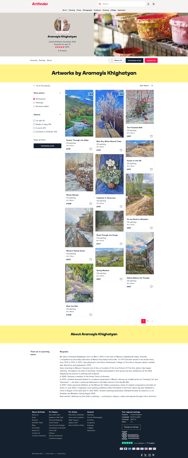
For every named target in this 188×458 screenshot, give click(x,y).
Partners (35, 420)
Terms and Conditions (76, 417)
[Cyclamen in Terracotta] (109, 181)
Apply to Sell (73, 423)
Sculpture (97, 10)
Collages (90, 428)
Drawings (90, 425)
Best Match (144, 86)
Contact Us (36, 433)
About (49, 60)
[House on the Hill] (140, 155)
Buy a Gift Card (54, 415)
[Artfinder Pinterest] (153, 455)
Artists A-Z (35, 430)
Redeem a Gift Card (56, 417)
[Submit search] (100, 4)
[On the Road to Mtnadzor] (140, 201)
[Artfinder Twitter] (145, 455)
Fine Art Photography (94, 417)
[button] (47, 93)
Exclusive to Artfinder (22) (46, 132)
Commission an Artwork (57, 428)
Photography (87, 10)
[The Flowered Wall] (140, 114)
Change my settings (131, 427)
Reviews (42, 60)
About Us (35, 415)
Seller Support (74, 420)
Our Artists (36, 428)
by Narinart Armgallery (62, 32)
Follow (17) (118, 60)
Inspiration (121, 10)
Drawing (106, 10)
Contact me (151, 60)
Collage (113, 10)
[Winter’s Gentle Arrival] (79, 234)
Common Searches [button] (39, 436)
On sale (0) (40, 121)
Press (34, 417)
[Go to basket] (153, 4)
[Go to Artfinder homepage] (40, 4)
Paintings (39, 103)
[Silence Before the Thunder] (140, 260)
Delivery (52, 433)
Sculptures (91, 423)
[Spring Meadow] (109, 264)
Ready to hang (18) (43, 124)
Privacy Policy (61, 453)
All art (65, 10)
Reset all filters (40, 140)
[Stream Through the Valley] (79, 120)
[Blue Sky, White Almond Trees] (109, 121)
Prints (79, 10)
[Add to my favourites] (90, 148)
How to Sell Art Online (76, 425)
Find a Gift (52, 430)
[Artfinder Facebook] (141, 455)
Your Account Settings (57, 425)
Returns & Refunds (55, 436)
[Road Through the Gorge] (109, 228)
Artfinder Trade (37, 423)
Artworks (33, 60)
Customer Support (55, 438)
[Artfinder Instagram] (149, 455)
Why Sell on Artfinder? (76, 415)
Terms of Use (50, 453)
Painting (72, 10)
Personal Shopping (55, 420)
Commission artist (134, 60)
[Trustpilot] (138, 443)
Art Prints (90, 420)
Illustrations (91, 430)
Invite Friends (53, 423)
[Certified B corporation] (130, 435)
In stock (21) (41, 128)
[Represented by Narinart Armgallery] (62, 25)
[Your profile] (148, 4)
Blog (33, 425)
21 (69, 44)
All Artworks (40, 99)
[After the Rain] (79, 290)
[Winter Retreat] (79, 179)
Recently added (42, 106)
